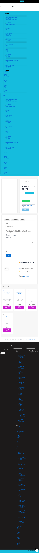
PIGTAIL (20, 404)
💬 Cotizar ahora (26, 201)
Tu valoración (9, 237)
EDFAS (20, 371)
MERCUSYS (19, 434)
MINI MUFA (21, 378)
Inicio (6, 11)
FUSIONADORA (21, 358)
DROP (20, 399)
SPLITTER (26, 182)
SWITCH (20, 376)
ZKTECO (18, 442)
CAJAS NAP (20, 383)
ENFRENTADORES (9, 44)
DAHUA (18, 443)
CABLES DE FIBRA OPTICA (10, 48)
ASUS (20, 398)
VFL (19, 365)
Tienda (7, 13)
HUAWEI (5, 90)
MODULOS (8, 28)
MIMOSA (18, 436)
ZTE (4, 91)
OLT (19, 373)
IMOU (18, 441)
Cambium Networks (7, 76)
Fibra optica (19, 352)
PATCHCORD (21, 403)
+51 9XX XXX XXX (26, 276)
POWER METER (9, 22)
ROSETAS (20, 393)
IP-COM (18, 432)
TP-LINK (18, 430)
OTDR (20, 362)
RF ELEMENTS (19, 427)
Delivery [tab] (22, 219)
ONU (20, 374)
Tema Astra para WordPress (30, 339)
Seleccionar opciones (7, 307)
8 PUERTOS (21, 484)
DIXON (18, 438)
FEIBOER (18, 440)
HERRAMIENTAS (21, 406)
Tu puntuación (8, 235)
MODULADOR (21, 421)
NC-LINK (18, 435)
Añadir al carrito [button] (19, 307)
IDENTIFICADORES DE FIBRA (11, 19)
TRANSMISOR (21, 424)
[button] (25, 210)
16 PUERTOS (21, 384)
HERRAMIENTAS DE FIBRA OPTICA (12, 60)
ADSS (20, 397)
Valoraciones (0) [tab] (15, 219)
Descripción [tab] (7, 219)
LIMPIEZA (20, 413)
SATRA (18, 437)
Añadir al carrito (29, 193)
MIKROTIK (18, 426)
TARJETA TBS (21, 422)
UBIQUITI (18, 429)
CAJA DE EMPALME (21, 377)
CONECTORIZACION (21, 387)
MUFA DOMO (21, 379)
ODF (20, 392)
